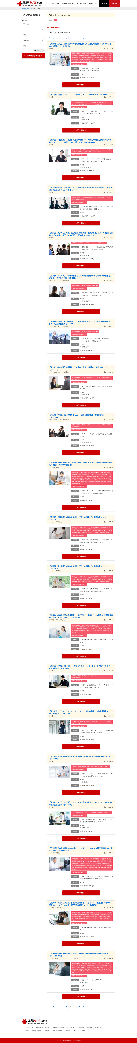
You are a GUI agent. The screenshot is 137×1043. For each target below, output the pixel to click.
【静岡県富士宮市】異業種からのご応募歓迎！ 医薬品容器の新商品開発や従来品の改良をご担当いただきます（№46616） (80, 188)
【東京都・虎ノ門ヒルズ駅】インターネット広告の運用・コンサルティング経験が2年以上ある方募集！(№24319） (80, 803)
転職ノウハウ (93, 3)
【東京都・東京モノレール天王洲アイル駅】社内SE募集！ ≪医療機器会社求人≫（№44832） (80, 757)
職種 (24, 35)
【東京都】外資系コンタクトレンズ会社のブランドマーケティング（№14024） (79, 94)
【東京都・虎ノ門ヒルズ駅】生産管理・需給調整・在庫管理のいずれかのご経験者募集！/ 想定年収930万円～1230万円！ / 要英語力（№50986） (81, 234)
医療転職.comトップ (27, 8)
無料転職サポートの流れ (42, 1027)
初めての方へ (55, 3)
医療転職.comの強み (68, 3)
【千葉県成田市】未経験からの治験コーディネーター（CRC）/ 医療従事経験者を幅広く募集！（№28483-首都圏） (80, 463)
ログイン (104, 3)
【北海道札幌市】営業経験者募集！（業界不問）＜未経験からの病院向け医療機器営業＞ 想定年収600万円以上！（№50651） (81, 616)
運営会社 (68, 1030)
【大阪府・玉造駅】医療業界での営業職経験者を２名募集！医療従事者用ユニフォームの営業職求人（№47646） (81, 45)
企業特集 (81, 1027)
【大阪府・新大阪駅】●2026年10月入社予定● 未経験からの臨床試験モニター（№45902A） (78, 567)
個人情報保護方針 (57, 1030)
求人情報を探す (81, 3)
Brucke (83, 1030)
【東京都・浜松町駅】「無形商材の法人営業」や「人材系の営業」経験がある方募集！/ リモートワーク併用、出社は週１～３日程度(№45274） (80, 141)
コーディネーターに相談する (33, 1030)
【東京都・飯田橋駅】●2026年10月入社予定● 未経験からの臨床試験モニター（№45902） (78, 518)
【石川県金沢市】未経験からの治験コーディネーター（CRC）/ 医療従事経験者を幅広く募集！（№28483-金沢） (80, 849)
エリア (25, 29)
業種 (24, 46)
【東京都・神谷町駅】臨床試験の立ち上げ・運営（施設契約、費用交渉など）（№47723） (78, 368)
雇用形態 (26, 40)
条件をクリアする (39, 50)
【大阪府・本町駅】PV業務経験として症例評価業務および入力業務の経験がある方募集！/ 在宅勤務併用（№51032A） (80, 322)
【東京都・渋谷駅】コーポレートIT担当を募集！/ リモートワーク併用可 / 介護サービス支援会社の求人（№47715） (80, 667)
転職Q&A (89, 1027)
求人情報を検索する (34, 55)
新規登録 (114, 3)
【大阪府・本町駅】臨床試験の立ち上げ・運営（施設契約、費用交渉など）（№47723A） (77, 416)
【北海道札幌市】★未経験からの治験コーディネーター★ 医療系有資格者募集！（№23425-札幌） (79, 954)
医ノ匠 (75, 1030)
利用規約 (47, 1030)
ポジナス (90, 1030)
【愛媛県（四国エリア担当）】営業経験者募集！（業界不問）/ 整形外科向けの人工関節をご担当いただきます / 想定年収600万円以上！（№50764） (80, 903)
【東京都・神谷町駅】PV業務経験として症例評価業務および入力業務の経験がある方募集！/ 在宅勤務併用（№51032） (80, 276)
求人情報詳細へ (81, 85)
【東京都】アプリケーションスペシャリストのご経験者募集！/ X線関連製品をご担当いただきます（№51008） (80, 712)
